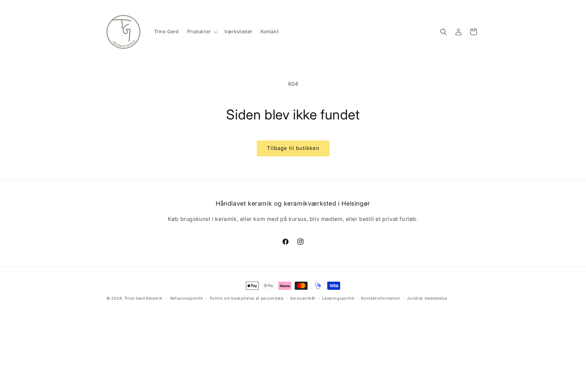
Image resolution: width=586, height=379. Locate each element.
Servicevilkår (302, 298)
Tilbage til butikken (293, 148)
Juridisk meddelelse (427, 298)
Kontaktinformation (381, 298)
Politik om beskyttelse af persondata (247, 298)
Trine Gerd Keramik (143, 298)
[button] (201, 31)
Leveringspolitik (338, 298)
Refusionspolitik (186, 298)
